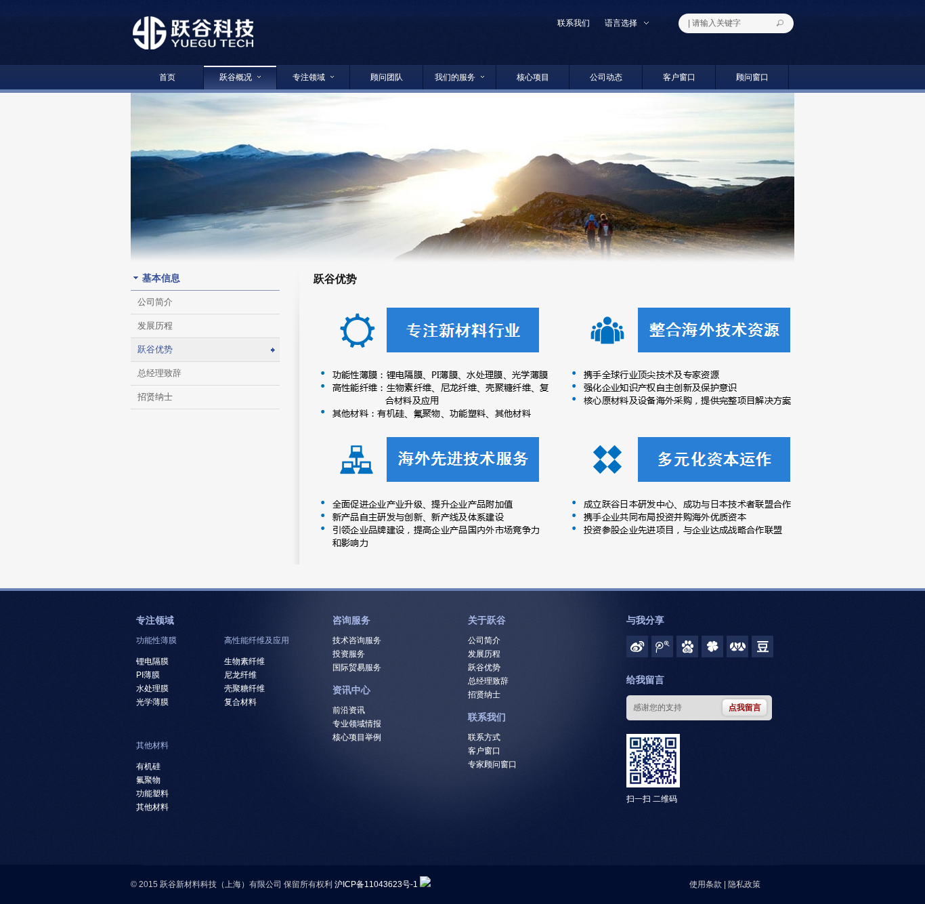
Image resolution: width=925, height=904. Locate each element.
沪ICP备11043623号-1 (376, 884)
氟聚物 (148, 780)
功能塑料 (152, 793)
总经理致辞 (159, 373)
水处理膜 (152, 688)
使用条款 (705, 884)
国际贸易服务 (356, 667)
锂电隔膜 (152, 661)
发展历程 (155, 326)
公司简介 (155, 302)
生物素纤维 (244, 661)
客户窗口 (679, 77)
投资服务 (348, 654)
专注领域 (309, 77)
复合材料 (240, 702)
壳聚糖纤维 (244, 688)
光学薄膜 (152, 702)
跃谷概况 (235, 77)
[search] (783, 23)
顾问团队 (386, 77)
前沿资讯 (348, 710)
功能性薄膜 (156, 640)
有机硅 (148, 766)
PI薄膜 (148, 675)
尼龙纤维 (240, 675)
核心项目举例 (356, 737)
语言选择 (622, 23)
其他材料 (152, 745)
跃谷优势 (155, 349)
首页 (167, 77)
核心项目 (533, 77)
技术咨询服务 (356, 640)
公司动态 (606, 77)
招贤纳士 (155, 397)
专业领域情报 (356, 723)
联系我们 (573, 23)
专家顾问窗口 (492, 764)
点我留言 (745, 707)
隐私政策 (744, 884)
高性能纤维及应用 (256, 640)
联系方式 (484, 737)
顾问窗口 (752, 77)
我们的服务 (455, 77)
